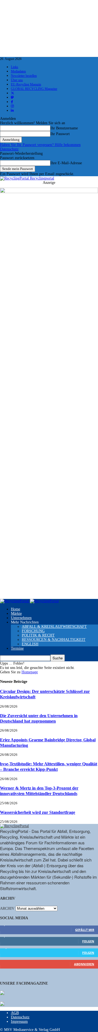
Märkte (16, 613)
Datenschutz (9, 149)
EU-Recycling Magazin (26, 84)
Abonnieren (84, 964)
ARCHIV (7, 908)
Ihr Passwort (60, 134)
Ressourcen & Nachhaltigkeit (53, 640)
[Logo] (15, 601)
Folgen (88, 941)
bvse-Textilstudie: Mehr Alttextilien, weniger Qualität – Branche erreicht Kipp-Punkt (48, 766)
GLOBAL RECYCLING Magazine (34, 89)
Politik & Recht (38, 635)
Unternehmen (21, 618)
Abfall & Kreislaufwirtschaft (54, 627)
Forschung (33, 631)
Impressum (19, 1021)
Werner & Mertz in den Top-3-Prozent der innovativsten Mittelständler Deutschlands (39, 791)
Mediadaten (18, 71)
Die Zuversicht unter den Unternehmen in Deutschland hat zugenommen (39, 718)
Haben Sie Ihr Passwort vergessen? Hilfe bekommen (40, 145)
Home (15, 609)
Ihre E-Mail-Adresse (66, 163)
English (30, 644)
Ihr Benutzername (64, 128)
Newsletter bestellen (24, 76)
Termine (17, 648)
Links (14, 67)
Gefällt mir (84, 930)
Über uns (17, 80)
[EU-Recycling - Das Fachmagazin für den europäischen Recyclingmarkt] (2, 993)
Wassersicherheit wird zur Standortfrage (37, 812)
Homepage (30, 672)
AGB (15, 1013)
